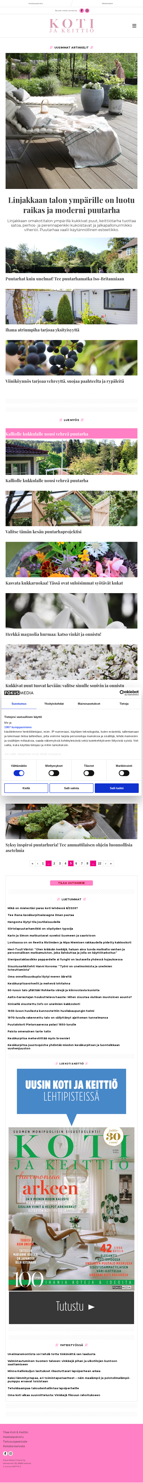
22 (99, 863)
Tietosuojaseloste (15, 1441)
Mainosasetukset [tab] (89, 703)
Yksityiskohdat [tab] (54, 703)
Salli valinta (71, 788)
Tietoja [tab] (124, 703)
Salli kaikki (117, 788)
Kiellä (26, 788)
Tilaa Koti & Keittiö (15, 1432)
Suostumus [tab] (19, 703)
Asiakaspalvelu (13, 1437)
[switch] (54, 773)
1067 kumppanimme (18, 727)
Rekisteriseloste (14, 1446)
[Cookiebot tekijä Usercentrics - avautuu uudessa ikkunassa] (122, 693)
